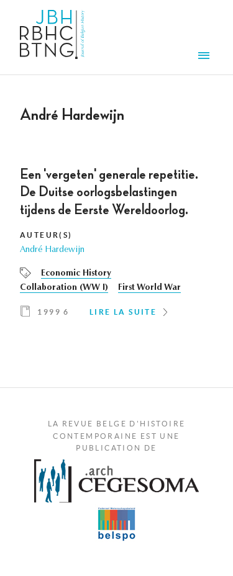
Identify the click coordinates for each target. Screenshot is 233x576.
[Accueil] (52, 37)
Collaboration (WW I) (64, 288)
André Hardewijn (52, 250)
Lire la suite (123, 312)
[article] (116, 247)
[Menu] (205, 57)
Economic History (76, 273)
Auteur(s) (46, 235)
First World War (149, 288)
